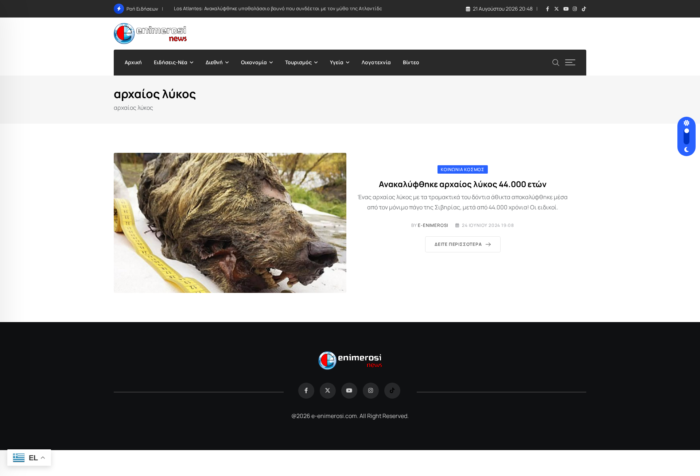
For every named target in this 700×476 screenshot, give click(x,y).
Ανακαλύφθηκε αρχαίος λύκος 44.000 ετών (463, 184)
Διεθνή (214, 62)
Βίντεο (411, 62)
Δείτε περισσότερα (458, 244)
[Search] (556, 62)
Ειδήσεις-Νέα (170, 62)
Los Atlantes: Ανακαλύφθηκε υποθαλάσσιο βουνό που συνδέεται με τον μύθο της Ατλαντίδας (279, 8)
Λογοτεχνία (376, 62)
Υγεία (336, 62)
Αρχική (133, 62)
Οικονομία (254, 62)
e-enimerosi (433, 225)
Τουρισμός (298, 62)
